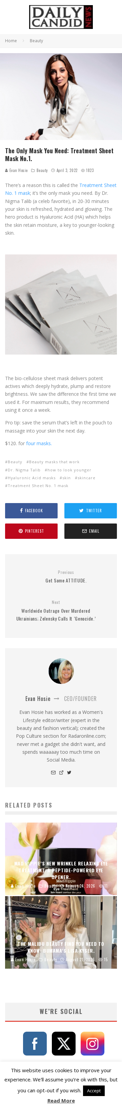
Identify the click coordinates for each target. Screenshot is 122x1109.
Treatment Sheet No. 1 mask (38, 485)
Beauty (42, 170)
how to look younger (69, 469)
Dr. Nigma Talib (24, 469)
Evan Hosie (18, 170)
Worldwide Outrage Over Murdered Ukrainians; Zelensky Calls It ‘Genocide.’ (56, 610)
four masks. (39, 443)
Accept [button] (94, 1091)
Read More (61, 1100)
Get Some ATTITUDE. (66, 576)
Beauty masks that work (54, 461)
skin (66, 477)
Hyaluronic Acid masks (32, 477)
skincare (87, 477)
